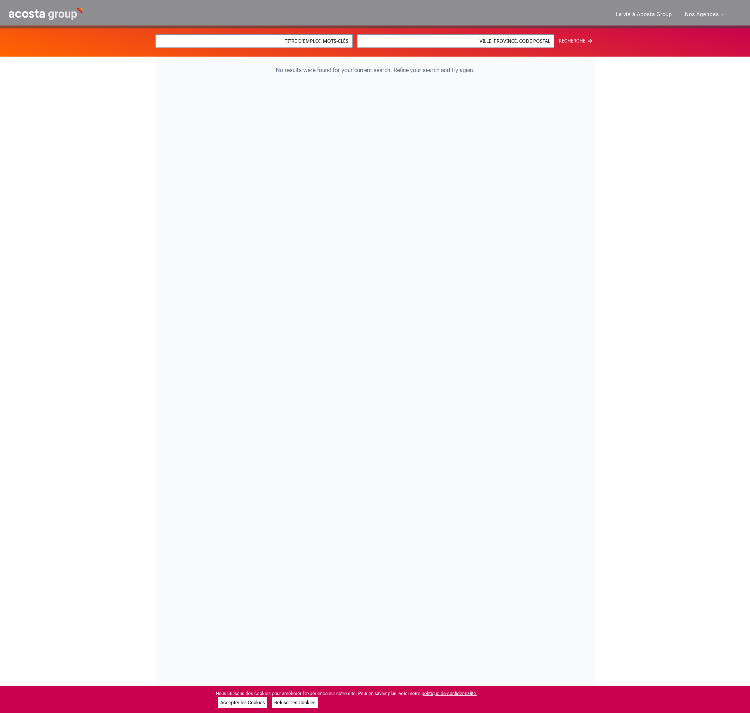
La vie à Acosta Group (644, 14)
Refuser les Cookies (295, 702)
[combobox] (254, 41)
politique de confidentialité (449, 693)
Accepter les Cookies (242, 702)
